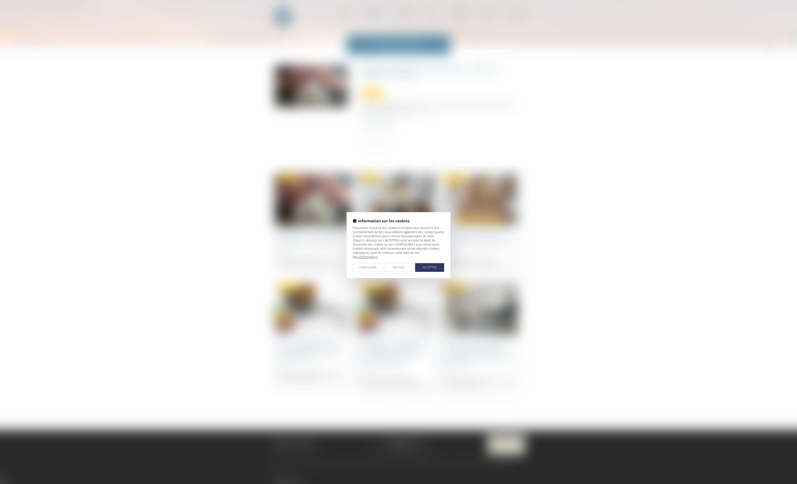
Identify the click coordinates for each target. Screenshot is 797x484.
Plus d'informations (365, 257)
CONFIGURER (367, 267)
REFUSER (399, 267)
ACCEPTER (429, 267)
